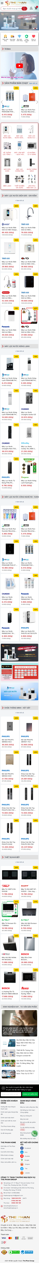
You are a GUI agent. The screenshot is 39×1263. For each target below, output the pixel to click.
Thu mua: (6, 1203)
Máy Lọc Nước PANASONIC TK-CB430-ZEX (27, 598)
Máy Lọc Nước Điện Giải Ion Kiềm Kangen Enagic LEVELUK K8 (9, 229)
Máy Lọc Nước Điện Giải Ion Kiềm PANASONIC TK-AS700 (9, 331)
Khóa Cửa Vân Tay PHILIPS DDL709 (28, 843)
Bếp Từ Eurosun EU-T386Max (9, 924)
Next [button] (37, 102)
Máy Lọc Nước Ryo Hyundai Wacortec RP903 (28, 111)
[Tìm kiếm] (24, 8)
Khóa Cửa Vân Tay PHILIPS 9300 (8, 843)
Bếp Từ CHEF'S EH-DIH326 (9, 890)
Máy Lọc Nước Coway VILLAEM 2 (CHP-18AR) (28, 447)
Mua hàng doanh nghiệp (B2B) (27, 1134)
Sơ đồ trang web (6, 1133)
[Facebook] (22, 1148)
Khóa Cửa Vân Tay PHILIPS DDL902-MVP (28, 775)
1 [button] (33, 28)
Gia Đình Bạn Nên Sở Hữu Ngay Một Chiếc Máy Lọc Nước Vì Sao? (25, 1042)
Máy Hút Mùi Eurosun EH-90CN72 (29, 924)
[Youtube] (22, 1156)
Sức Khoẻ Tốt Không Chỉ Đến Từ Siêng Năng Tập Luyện (25, 1063)
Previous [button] (1, 102)
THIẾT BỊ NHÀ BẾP (12, 857)
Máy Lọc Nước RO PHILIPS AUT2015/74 (29, 632)
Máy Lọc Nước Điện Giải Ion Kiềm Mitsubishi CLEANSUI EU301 (9, 297)
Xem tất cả (33, 83)
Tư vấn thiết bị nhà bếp (27, 1128)
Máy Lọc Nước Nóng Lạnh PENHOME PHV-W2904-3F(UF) (29, 379)
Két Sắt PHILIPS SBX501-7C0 (27, 741)
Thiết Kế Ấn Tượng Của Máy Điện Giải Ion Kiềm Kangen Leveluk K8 (24, 1053)
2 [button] (35, 28)
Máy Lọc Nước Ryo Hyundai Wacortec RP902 (9, 530)
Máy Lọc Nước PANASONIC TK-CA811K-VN (8, 632)
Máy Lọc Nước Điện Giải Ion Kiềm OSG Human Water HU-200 (28, 263)
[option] (19, 21)
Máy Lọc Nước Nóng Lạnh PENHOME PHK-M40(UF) (10, 413)
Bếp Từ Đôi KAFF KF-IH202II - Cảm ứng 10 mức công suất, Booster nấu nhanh (29, 890)
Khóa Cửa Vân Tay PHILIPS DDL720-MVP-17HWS (8, 809)
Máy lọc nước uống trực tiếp (29, 1107)
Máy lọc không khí (26, 1116)
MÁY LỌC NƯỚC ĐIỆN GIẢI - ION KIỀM (21, 196)
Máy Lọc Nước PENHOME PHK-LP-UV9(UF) (9, 564)
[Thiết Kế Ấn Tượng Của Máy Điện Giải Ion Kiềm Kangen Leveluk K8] (8, 1053)
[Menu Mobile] (2, 3)
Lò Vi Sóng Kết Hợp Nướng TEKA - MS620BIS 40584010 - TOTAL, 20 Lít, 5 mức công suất (29, 993)
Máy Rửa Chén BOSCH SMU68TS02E (26, 958)
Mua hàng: (7, 1198)
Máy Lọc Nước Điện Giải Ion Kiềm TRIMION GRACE (28, 297)
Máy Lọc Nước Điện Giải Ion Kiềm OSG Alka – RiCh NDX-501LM (28, 331)
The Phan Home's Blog (8, 1126)
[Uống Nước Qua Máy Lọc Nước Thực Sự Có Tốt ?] (8, 1074)
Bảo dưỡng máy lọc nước (28, 1138)
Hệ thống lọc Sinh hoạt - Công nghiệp (28, 1111)
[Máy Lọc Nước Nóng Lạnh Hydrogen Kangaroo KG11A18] (29, 466)
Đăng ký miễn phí (30, 1094)
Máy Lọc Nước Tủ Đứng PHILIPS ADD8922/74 (8, 482)
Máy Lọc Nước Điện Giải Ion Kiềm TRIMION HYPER (9, 263)
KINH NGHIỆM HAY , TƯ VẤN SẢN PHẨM (20, 1007)
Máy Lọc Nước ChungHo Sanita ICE (28, 413)
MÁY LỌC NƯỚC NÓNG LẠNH (17, 346)
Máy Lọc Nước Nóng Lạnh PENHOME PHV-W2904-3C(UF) (10, 379)
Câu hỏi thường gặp (7, 1130)
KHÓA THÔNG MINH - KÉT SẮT (17, 708)
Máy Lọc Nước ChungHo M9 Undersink (7, 598)
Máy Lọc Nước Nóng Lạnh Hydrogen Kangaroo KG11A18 (28, 482)
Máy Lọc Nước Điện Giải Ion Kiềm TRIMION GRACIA (28, 229)
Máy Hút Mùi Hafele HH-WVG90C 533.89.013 (9, 958)
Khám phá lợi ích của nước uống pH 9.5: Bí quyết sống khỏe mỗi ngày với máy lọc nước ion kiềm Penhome (18, 1031)
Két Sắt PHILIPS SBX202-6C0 (8, 775)
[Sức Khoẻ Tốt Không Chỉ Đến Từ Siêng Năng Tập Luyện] (8, 1063)
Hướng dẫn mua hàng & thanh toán (8, 1108)
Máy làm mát (24, 1119)
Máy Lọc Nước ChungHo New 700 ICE (9, 447)
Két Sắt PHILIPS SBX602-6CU (8, 741)
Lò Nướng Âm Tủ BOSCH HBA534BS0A (10, 993)
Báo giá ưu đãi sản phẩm (28, 1123)
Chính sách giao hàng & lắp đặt (9, 1113)
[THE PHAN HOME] (15, 3)
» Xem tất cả (19, 200)
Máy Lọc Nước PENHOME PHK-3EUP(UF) (8, 111)
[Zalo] (22, 1152)
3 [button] (36, 28)
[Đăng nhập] (31, 8)
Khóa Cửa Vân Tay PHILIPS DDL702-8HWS (28, 809)
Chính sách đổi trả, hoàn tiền (8, 1122)
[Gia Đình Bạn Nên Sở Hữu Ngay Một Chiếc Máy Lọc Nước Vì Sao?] (8, 1043)
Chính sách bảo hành (7, 1117)
